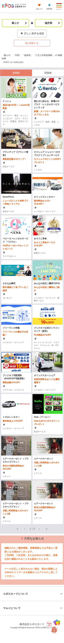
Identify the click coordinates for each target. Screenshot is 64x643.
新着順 (16, 73)
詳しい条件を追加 (33, 33)
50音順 (48, 73)
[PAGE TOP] (53, 625)
